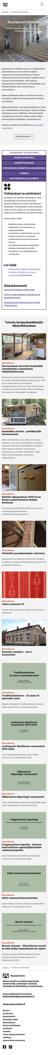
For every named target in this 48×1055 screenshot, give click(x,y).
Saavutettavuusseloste (14, 1041)
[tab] (24, 152)
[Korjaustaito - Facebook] (4, 1047)
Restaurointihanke (12, 1026)
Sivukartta (8, 1014)
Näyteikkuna (9, 1023)
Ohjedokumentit (23, 137)
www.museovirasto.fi (14, 1004)
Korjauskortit (9, 1017)
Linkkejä (7, 1038)
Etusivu (5, 12)
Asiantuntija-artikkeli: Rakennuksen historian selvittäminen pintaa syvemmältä (24, 272)
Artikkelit (7, 1029)
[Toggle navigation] (42, 4)
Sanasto (7, 1032)
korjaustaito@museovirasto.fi (18, 997)
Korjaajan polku (10, 1020)
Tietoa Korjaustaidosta (14, 1035)
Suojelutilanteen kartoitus (19, 290)
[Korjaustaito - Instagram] (10, 1047)
